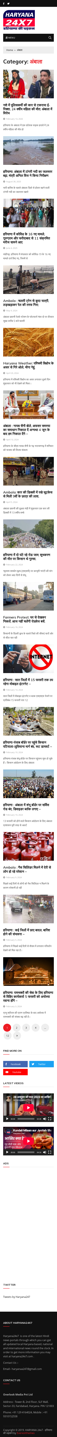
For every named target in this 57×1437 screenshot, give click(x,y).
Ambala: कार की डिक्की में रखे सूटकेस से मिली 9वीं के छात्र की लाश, (27, 494)
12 (7, 1035)
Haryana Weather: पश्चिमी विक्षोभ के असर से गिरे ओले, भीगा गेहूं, (28, 365)
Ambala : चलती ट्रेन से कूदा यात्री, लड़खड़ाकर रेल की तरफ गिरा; (26, 303)
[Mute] (44, 1118)
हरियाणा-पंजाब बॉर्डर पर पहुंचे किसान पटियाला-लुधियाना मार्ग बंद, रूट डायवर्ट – (27, 744)
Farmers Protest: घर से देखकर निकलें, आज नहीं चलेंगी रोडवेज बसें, (24, 619)
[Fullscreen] (49, 1118)
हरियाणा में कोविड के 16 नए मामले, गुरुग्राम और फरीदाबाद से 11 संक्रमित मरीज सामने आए (26, 238)
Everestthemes (26, 1433)
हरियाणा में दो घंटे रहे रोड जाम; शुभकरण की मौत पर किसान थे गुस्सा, (26, 557)
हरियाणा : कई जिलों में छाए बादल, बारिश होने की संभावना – (26, 932)
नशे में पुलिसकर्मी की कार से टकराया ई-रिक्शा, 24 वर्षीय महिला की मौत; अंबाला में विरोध (27, 109)
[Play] (7, 1118)
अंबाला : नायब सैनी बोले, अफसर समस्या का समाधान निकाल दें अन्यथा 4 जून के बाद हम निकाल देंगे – (26, 430)
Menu (11, 37)
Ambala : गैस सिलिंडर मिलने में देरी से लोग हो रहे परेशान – (27, 869)
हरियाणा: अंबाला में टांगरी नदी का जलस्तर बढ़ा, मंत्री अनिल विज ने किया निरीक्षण (27, 173)
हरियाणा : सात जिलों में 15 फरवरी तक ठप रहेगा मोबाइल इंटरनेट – (28, 682)
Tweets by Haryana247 (16, 1297)
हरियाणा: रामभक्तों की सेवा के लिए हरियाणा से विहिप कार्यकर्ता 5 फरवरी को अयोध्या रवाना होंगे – (28, 996)
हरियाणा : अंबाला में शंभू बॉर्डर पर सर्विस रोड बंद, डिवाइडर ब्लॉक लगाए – (26, 807)
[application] (28, 1107)
